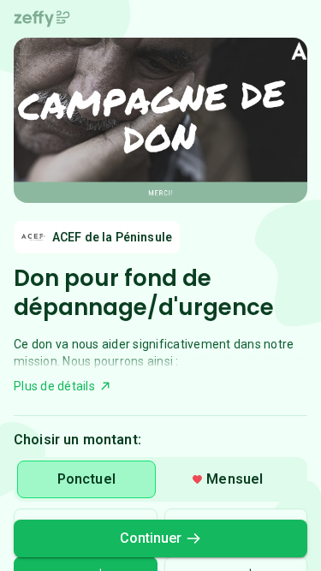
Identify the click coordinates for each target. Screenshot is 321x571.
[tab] (86, 479)
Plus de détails (54, 386)
